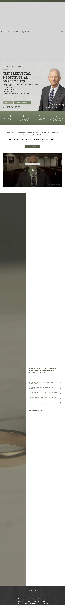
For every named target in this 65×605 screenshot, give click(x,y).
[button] (32, 170)
